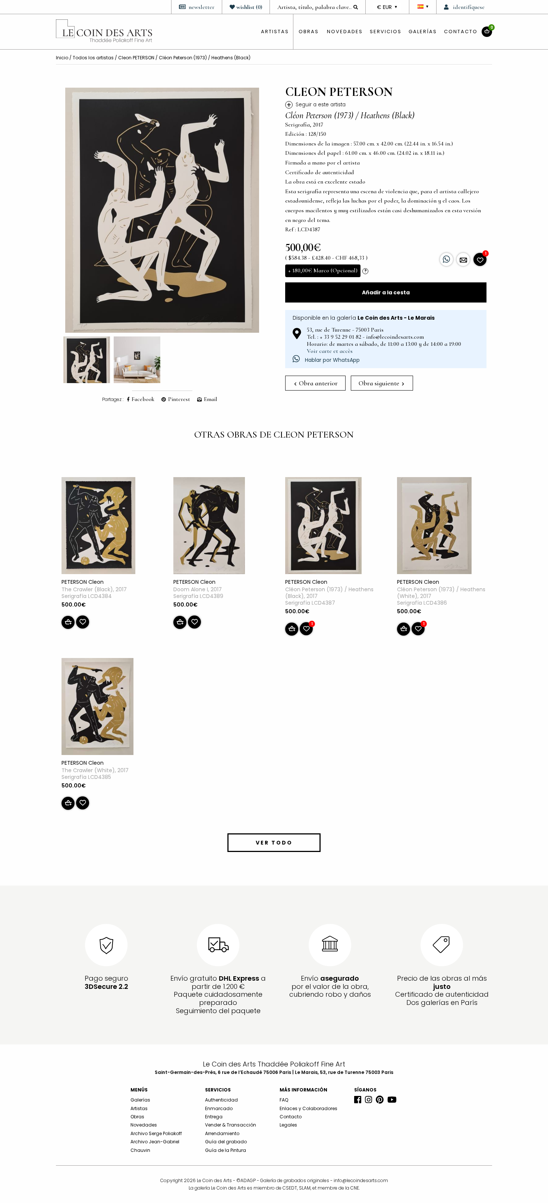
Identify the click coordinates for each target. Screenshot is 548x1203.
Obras (137, 1116)
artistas (275, 31)
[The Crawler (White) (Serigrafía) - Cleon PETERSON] (97, 708)
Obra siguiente (380, 383)
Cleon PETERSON (136, 57)
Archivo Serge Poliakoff (156, 1133)
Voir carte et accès (330, 351)
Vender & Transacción (230, 1125)
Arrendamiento (222, 1133)
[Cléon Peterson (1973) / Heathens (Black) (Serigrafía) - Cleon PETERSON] (323, 527)
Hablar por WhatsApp (331, 360)
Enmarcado (219, 1108)
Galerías (423, 31)
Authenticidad (221, 1100)
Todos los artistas (93, 57)
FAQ (284, 1100)
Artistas (139, 1108)
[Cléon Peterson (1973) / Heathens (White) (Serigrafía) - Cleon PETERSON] (434, 527)
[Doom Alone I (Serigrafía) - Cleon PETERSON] (209, 527)
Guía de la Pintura (225, 1150)
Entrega (214, 1116)
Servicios (385, 31)
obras (309, 31)
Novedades (345, 31)
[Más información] (463, 259)
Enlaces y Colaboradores (308, 1108)
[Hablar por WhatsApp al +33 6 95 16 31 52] (446, 259)
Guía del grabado (226, 1141)
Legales (288, 1125)
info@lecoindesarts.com (361, 1180)
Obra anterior (317, 383)
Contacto (461, 31)
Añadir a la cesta (386, 292)
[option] (162, 210)
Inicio (62, 57)
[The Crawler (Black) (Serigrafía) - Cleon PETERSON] (98, 527)
